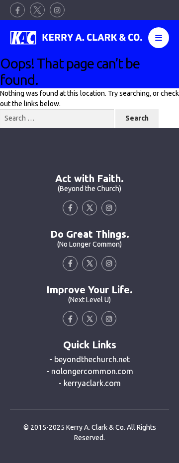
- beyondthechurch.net (89, 359)
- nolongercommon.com (89, 371)
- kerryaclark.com (90, 383)
